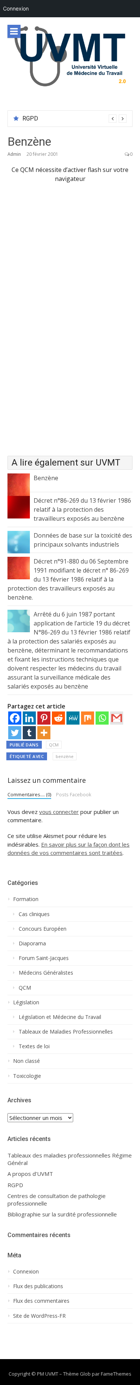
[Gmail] (116, 718)
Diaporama (32, 943)
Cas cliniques (34, 914)
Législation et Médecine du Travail (60, 1017)
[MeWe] (73, 718)
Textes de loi (34, 1046)
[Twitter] (14, 732)
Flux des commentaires (41, 1301)
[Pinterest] (43, 718)
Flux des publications (38, 1286)
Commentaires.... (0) (29, 794)
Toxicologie (27, 1076)
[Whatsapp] (102, 718)
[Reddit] (58, 718)
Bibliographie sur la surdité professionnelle (62, 1214)
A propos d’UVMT (30, 1173)
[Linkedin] (29, 718)
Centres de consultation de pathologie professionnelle (56, 1199)
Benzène (46, 478)
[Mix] (87, 718)
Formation (25, 899)
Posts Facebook (73, 794)
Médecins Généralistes (46, 972)
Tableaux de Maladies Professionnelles (66, 1031)
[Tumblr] (29, 732)
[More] (43, 732)
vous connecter (59, 811)
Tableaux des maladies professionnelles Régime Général (69, 1159)
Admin (14, 154)
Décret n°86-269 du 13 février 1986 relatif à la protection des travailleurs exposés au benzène (82, 509)
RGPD (30, 118)
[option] (74, 119)
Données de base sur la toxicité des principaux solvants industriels (83, 540)
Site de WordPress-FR (39, 1316)
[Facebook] (14, 718)
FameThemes (116, 1373)
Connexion (16, 8)
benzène (65, 756)
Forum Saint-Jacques (44, 958)
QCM (54, 745)
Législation (26, 1002)
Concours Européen (42, 928)
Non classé (26, 1061)
